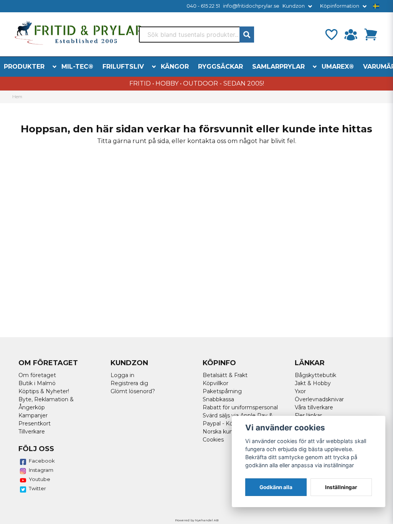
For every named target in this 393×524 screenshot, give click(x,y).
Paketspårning (222, 391)
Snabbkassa (218, 399)
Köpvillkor (215, 383)
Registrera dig (129, 383)
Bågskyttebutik (315, 375)
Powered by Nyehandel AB (196, 520)
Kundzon (293, 6)
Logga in (122, 375)
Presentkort (34, 423)
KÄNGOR (175, 66)
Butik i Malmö (37, 383)
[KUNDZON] (351, 34)
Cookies (213, 439)
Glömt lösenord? (133, 391)
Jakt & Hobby (313, 383)
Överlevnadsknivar (319, 399)
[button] (376, 6)
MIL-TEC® (77, 66)
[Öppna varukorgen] (371, 34)
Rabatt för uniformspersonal (240, 407)
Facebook (42, 461)
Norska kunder (222, 431)
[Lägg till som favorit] (331, 34)
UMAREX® (338, 66)
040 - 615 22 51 (203, 6)
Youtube (39, 479)
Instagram (41, 470)
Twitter (37, 488)
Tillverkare (31, 431)
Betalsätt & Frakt (225, 375)
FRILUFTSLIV (123, 66)
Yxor (300, 391)
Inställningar (341, 487)
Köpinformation (339, 6)
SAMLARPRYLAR (278, 66)
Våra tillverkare (314, 407)
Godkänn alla (275, 487)
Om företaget (37, 375)
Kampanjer (33, 415)
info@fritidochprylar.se (251, 6)
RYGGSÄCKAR (220, 66)
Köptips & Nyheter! (43, 391)
